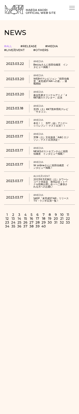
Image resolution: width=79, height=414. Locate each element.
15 (25, 219)
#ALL (8, 46)
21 (61, 219)
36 (19, 226)
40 (43, 226)
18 (43, 219)
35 (13, 226)
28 (37, 222)
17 (37, 219)
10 (62, 215)
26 (25, 222)
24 (13, 222)
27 (31, 222)
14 (19, 219)
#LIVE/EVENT (14, 50)
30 (50, 222)
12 (7, 219)
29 (44, 222)
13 (13, 219)
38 (31, 226)
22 (68, 219)
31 (55, 222)
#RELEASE (28, 46)
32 (62, 222)
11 (68, 215)
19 (49, 219)
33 (68, 222)
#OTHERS (40, 50)
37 (25, 226)
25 (19, 222)
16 (31, 219)
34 (7, 226)
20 (56, 219)
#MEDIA (51, 46)
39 (37, 226)
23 (7, 222)
